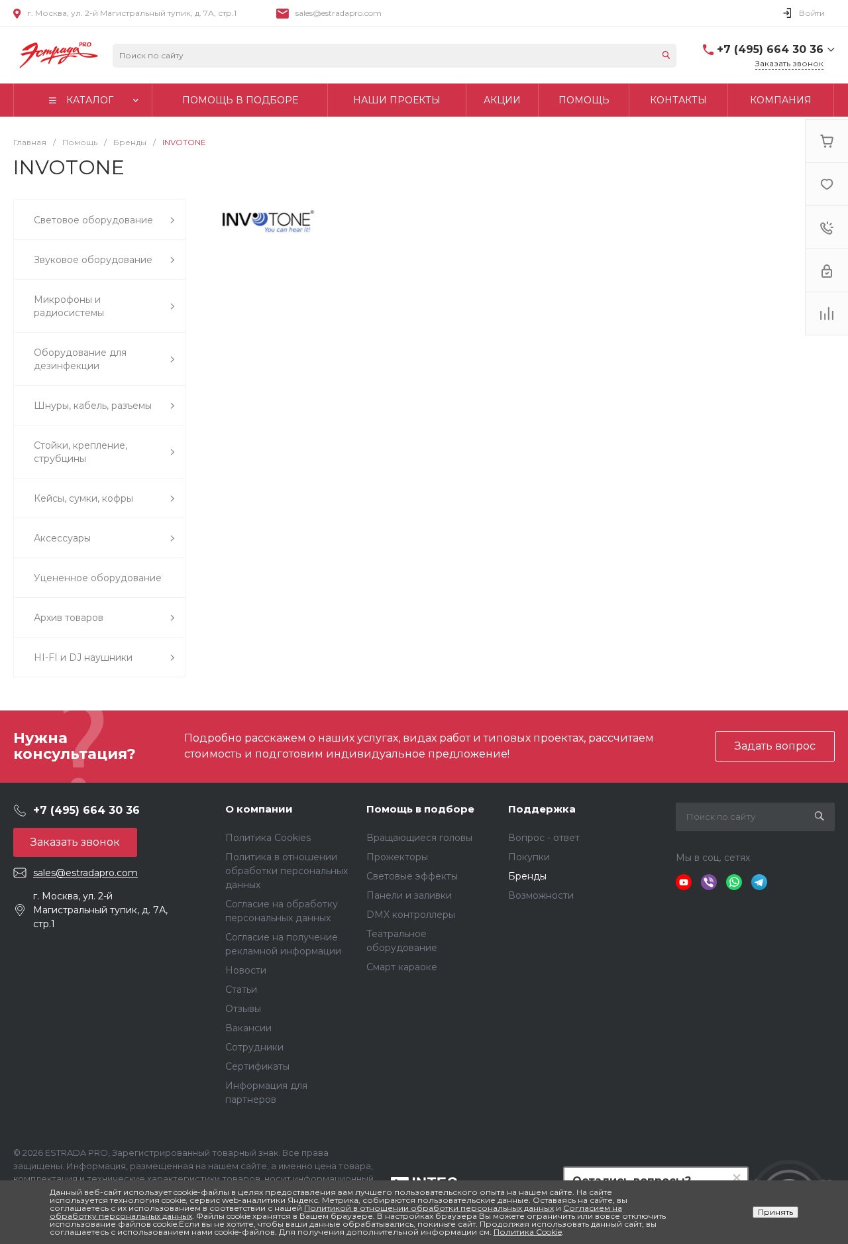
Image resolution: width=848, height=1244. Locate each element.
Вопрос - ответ (544, 838)
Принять (775, 1212)
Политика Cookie (528, 1232)
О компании (259, 809)
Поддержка (542, 809)
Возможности (541, 895)
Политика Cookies (268, 838)
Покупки (529, 857)
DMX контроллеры (410, 915)
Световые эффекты (412, 876)
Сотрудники (254, 1047)
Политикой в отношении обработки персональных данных (429, 1208)
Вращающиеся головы (419, 838)
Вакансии (248, 1028)
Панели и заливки (409, 895)
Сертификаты (257, 1066)
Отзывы (243, 1009)
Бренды (527, 876)
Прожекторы (397, 857)
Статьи (241, 989)
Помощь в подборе (420, 809)
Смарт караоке (401, 967)
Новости (245, 970)
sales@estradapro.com (338, 13)
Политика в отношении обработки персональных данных (286, 871)
